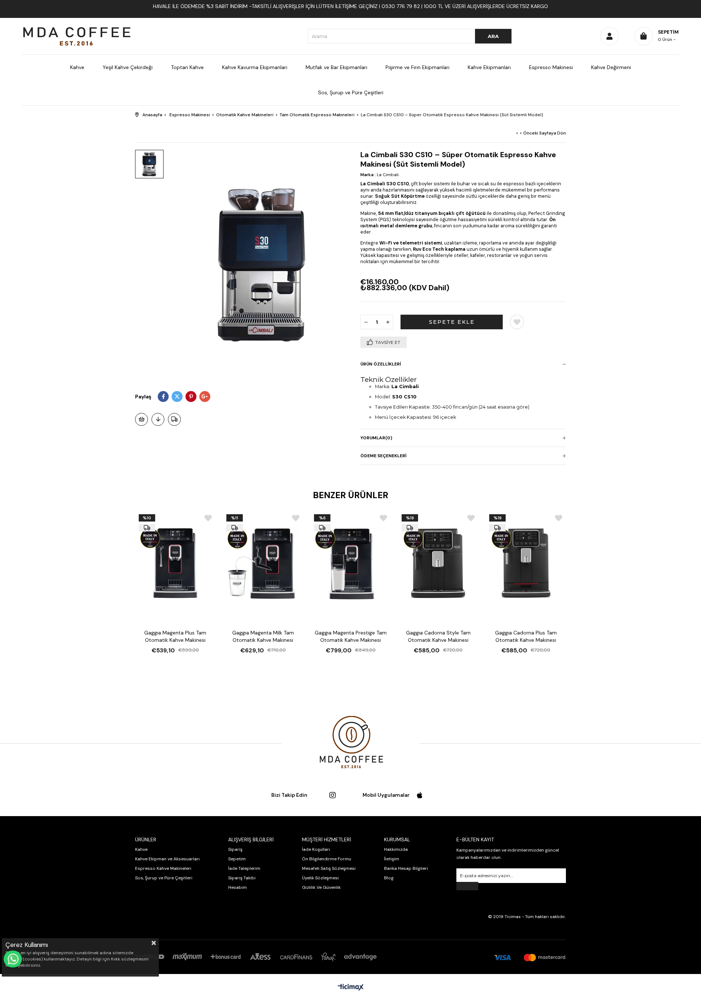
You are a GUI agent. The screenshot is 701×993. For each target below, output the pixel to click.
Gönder (467, 886)
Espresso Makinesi (551, 67)
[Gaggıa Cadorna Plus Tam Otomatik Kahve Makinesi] (526, 563)
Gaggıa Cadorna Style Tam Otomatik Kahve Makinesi (438, 636)
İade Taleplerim (244, 868)
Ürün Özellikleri (380, 364)
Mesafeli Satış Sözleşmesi (329, 868)
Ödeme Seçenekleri (383, 456)
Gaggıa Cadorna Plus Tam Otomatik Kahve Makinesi (526, 636)
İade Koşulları (316, 849)
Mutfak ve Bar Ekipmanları (336, 67)
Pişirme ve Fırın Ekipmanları (417, 67)
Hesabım (237, 887)
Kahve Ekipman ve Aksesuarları (167, 859)
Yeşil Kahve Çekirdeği (128, 67)
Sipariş (235, 849)
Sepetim (237, 859)
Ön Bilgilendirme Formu (326, 859)
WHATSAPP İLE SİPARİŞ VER (13, 959)
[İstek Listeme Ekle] (141, 419)
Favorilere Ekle (208, 518)
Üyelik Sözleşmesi (320, 878)
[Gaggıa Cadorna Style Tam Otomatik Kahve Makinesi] (438, 563)
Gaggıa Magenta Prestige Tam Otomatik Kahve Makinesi (351, 636)
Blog (389, 878)
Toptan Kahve (187, 67)
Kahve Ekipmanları (489, 67)
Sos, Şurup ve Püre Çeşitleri (350, 92)
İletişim (391, 859)
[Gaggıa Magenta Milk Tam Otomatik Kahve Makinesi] (263, 563)
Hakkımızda (396, 849)
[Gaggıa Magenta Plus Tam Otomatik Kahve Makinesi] (175, 563)
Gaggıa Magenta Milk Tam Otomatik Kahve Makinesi (263, 636)
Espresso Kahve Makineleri (163, 868)
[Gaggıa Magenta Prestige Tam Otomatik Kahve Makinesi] (350, 563)
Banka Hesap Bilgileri (406, 868)
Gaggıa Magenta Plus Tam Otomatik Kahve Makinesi (175, 636)
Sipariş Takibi (242, 878)
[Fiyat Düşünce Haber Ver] (158, 419)
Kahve (77, 67)
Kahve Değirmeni (611, 67)
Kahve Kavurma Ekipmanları (254, 67)
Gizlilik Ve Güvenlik (321, 887)
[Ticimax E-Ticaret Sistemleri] (351, 988)
